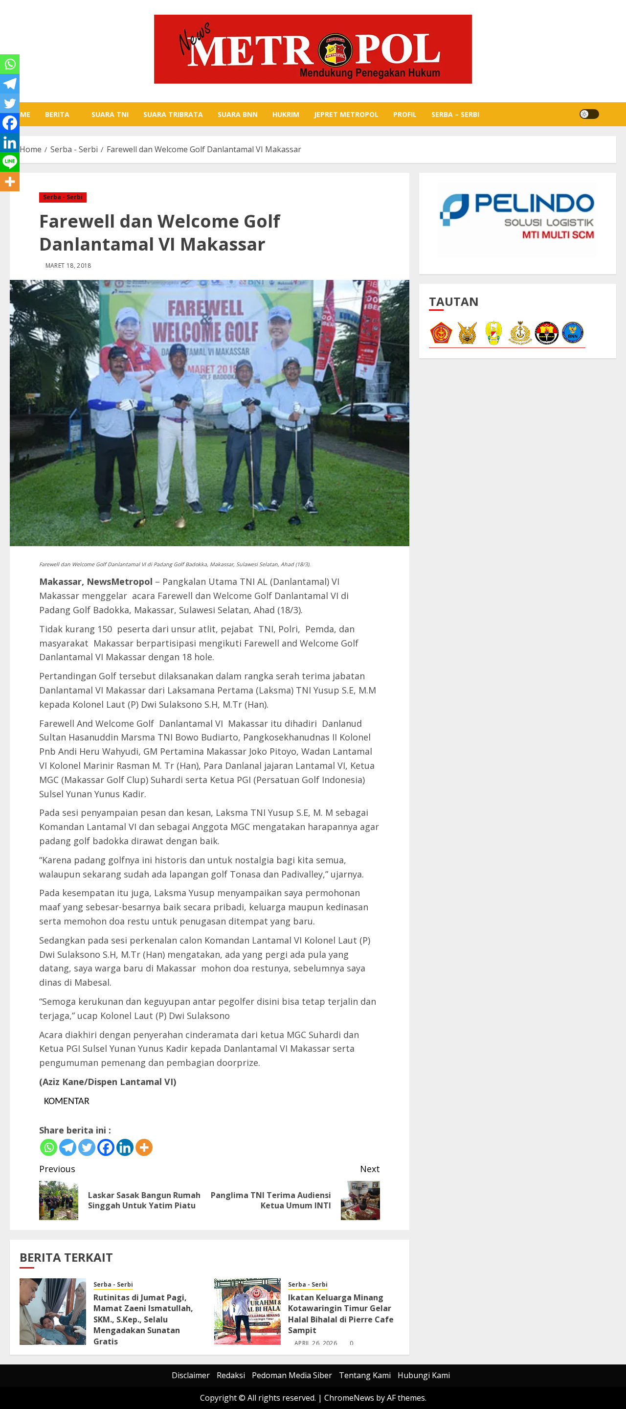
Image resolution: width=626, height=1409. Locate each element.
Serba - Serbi (63, 197)
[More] (144, 1147)
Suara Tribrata (173, 114)
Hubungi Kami (424, 1375)
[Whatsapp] (48, 1147)
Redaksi (231, 1375)
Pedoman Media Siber (292, 1375)
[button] (610, 114)
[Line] (10, 162)
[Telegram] (67, 1147)
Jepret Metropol (346, 114)
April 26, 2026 (315, 1343)
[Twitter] (86, 1147)
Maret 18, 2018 (68, 266)
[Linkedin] (125, 1147)
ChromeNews (349, 1397)
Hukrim (285, 114)
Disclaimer (191, 1375)
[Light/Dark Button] (589, 114)
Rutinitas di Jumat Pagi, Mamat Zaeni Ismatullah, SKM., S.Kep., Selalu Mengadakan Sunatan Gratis (143, 1319)
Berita (57, 114)
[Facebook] (105, 1147)
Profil (405, 114)
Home (20, 114)
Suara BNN (238, 114)
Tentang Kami (365, 1375)
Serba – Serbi (455, 114)
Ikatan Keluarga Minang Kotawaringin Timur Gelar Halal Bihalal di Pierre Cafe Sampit (341, 1314)
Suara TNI (110, 114)
